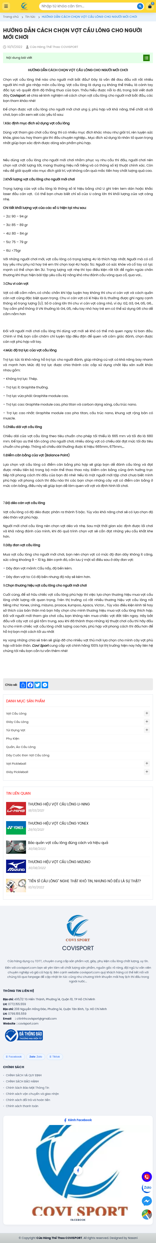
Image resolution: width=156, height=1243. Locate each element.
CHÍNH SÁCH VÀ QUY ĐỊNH (24, 1075)
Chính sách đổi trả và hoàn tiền (28, 1100)
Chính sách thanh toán (22, 1106)
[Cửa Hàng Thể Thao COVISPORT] (24, 6)
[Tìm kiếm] (140, 6)
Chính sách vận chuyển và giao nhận (32, 1094)
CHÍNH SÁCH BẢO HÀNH (22, 1081)
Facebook (78, 1220)
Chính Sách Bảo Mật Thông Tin (27, 1087)
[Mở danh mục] (147, 713)
